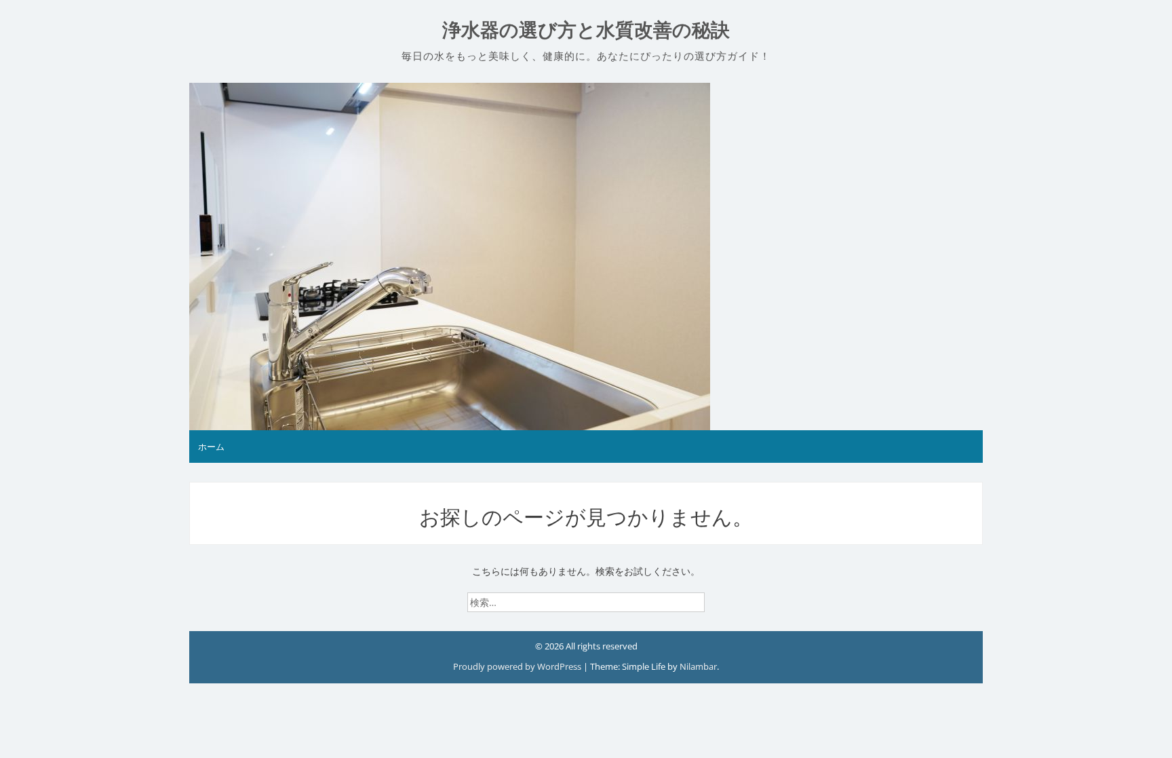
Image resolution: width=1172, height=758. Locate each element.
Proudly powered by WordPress (518, 666)
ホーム (211, 446)
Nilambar (698, 666)
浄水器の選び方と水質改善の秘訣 (586, 30)
